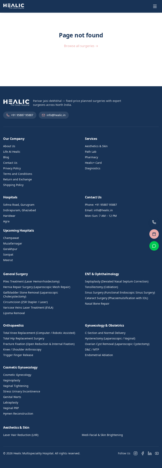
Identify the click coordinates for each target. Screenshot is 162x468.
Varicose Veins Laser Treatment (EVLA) (28, 307)
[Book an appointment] (154, 234)
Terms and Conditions (17, 174)
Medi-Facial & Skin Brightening (102, 435)
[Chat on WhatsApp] (154, 246)
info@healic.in (56, 115)
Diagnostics (92, 168)
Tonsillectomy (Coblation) (101, 287)
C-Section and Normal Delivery (105, 333)
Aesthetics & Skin (96, 146)
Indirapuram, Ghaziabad (19, 210)
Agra (6, 221)
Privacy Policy (12, 168)
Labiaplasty (10, 402)
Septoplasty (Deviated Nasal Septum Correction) (116, 281)
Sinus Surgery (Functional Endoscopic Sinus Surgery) (120, 292)
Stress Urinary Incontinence (21, 391)
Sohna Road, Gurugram (18, 205)
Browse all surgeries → (81, 46)
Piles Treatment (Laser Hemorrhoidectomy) (31, 281)
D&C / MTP (92, 349)
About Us (9, 146)
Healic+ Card (93, 163)
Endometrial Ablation (99, 355)
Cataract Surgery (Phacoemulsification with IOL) (116, 298)
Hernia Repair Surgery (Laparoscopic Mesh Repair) (36, 287)
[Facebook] (143, 453)
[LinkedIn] (150, 453)
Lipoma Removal (14, 313)
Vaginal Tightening (15, 386)
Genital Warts (12, 397)
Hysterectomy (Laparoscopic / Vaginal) (110, 338)
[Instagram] (136, 453)
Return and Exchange (17, 179)
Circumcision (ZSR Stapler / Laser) (25, 302)
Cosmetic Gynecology (17, 375)
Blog (6, 157)
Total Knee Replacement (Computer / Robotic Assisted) (39, 333)
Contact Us (10, 163)
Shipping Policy (13, 185)
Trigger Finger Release (18, 355)
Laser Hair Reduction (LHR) (20, 435)
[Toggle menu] (155, 6)
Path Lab (90, 151)
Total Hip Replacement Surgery (23, 338)
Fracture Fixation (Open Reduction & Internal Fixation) (38, 344)
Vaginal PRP (11, 408)
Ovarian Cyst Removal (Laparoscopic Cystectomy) (117, 344)
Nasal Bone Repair (97, 303)
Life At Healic (11, 151)
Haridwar (9, 216)
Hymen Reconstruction (18, 413)
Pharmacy (91, 157)
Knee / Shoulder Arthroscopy (22, 349)
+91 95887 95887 (22, 115)
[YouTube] (157, 453)
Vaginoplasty (11, 380)
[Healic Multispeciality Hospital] (13, 6)
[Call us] (154, 222)
